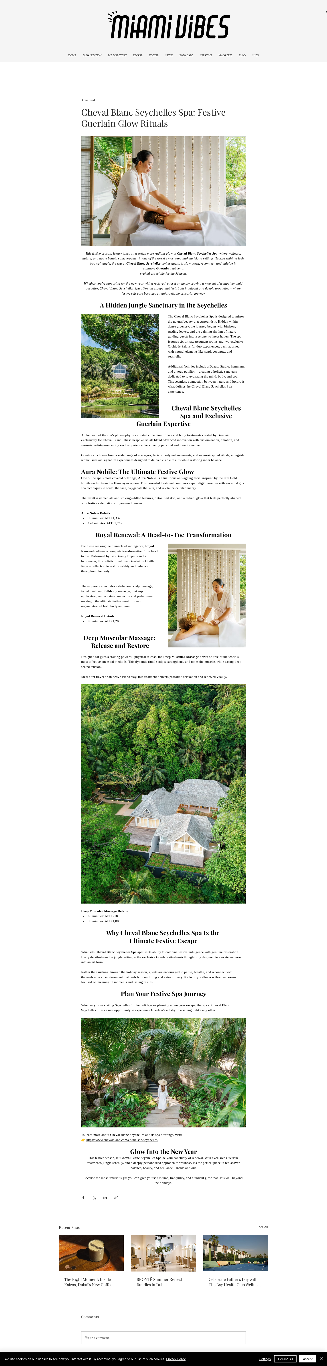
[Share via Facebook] (83, 1197)
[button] (138, 55)
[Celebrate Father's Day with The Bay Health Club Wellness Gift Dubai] (235, 1253)
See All (263, 1227)
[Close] (321, 1358)
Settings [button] (265, 1359)
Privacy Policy (176, 1359)
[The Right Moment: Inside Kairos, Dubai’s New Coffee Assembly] (91, 1253)
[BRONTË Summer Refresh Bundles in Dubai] (163, 1253)
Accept (308, 1359)
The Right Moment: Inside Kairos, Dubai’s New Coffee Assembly (88, 1282)
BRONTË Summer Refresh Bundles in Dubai (160, 1282)
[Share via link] (116, 1197)
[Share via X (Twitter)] (94, 1197)
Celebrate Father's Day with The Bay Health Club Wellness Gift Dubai (235, 1282)
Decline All (285, 1359)
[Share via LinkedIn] (105, 1197)
